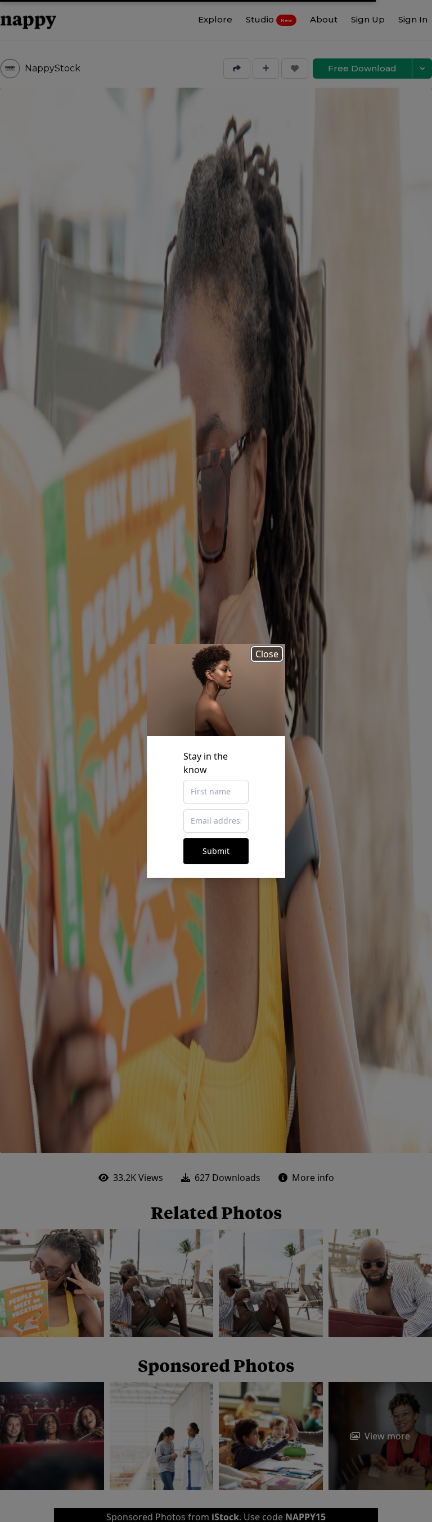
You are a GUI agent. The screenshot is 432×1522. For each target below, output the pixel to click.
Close (266, 654)
